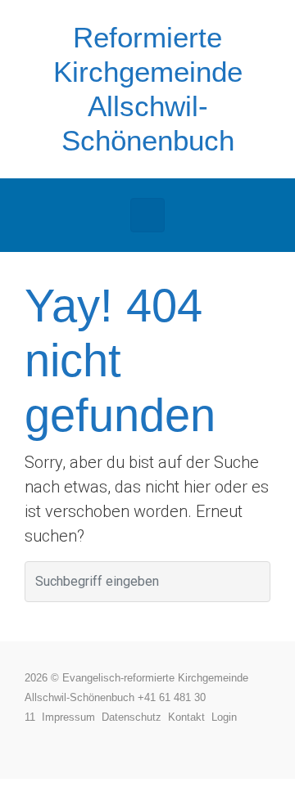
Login (224, 717)
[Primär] (147, 215)
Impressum (72, 717)
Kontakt (189, 717)
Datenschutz (135, 717)
